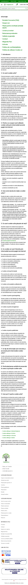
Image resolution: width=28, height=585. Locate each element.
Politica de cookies (20, 583)
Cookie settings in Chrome (9, 435)
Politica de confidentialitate (10, 583)
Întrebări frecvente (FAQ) (10, 20)
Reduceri (3, 517)
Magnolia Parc (7, 42)
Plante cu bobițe (4, 508)
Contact (5, 39)
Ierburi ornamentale (5, 503)
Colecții (2, 526)
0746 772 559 (13, 1)
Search (26, 8)
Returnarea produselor (9, 33)
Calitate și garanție (8, 36)
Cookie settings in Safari (8, 437)
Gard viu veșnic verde (6, 501)
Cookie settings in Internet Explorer (11, 431)
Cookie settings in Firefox (8, 433)
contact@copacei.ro (5, 1)
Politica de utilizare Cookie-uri (12, 50)
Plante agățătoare (5, 487)
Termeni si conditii (5, 543)
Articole (5, 44)
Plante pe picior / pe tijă (6, 513)
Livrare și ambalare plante (7, 538)
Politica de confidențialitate (11, 47)
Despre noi (6, 23)
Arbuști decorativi (5, 480)
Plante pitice (3, 489)
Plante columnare (5, 505)
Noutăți (2, 492)
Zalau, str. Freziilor (7, 466)
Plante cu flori (4, 510)
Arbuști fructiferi (4, 494)
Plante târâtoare (4, 515)
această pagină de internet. (9, 240)
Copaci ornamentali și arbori (7, 478)
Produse (3, 524)
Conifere (3, 485)
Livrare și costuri (8, 30)
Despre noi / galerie (5, 529)
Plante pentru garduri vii (6, 482)
